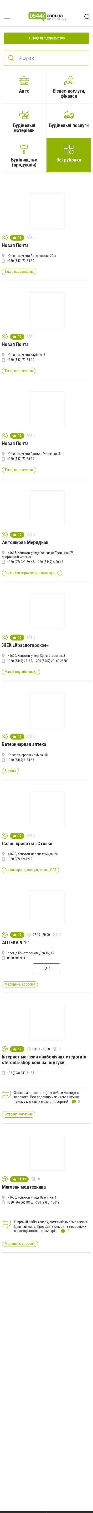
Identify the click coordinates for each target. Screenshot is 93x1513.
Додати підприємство (48, 38)
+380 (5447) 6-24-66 (20, 760)
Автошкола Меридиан (25, 542)
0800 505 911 (16, 958)
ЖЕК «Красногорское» (25, 645)
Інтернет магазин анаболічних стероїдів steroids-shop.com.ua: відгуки (44, 1059)
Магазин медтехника (24, 1187)
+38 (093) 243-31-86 (20, 1073)
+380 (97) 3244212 (19, 859)
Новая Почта (15, 245)
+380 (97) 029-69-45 (20, 562)
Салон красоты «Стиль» (27, 843)
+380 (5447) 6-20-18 (49, 562)
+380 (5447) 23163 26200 (51, 661)
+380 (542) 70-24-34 (20, 261)
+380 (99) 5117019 (46, 1202)
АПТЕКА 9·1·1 (16, 942)
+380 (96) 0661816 (19, 1202)
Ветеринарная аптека (24, 744)
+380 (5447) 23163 (19, 661)
